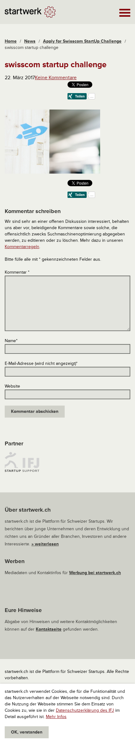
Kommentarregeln (22, 246)
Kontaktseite (49, 629)
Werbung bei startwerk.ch (95, 572)
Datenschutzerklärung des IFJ (85, 710)
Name (11, 340)
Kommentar (17, 272)
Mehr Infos (56, 716)
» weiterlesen (45, 544)
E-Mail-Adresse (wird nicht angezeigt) (41, 363)
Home (11, 41)
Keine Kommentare (56, 77)
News (29, 41)
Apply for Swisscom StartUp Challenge (82, 41)
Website (12, 386)
